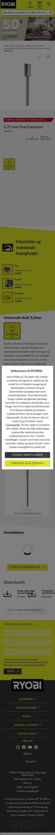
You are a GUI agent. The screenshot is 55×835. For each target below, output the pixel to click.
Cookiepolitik (13, 425)
